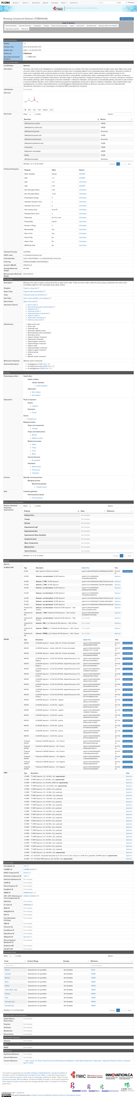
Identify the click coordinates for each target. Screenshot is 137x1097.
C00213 (26, 873)
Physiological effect (11, 376)
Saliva (34, 444)
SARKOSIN (27, 905)
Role (5, 491)
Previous (112, 164)
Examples (54, 3)
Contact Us (73, 3)
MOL (29, 110)
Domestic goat (10, 1001)
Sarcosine (27, 937)
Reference (110, 511)
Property (27, 511)
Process (7, 477)
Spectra (72, 25)
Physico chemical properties (59, 25)
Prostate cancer (41, 487)
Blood (34, 454)
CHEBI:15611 (43, 364)
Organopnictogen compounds (38, 313)
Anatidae (8, 974)
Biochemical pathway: (39, 484)
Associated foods (91, 25)
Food (6, 961)
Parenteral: (31, 409)
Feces (34, 448)
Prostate (35, 428)
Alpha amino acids (29, 301)
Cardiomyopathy (41, 386)
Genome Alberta (22, 1079)
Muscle (34, 435)
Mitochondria (36, 466)
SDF (34, 110)
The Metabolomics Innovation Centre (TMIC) (30, 1075)
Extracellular (36, 460)
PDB (39, 110)
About (63, 3)
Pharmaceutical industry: (36, 494)
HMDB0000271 (28, 893)
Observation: (32, 389)
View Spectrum (127, 571)
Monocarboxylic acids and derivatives (40, 307)
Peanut (7, 970)
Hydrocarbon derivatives (36, 318)
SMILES (45, 110)
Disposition (8, 399)
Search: (110, 114)
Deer (6, 998)
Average (66, 961)
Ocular (34, 412)
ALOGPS (82, 174)
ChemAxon (83, 182)
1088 (25, 876)
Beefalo (7, 978)
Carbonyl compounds (35, 320)
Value (83, 511)
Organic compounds (30, 288)
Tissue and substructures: (36, 432)
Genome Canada (10, 1079)
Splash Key (85, 568)
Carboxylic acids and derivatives (34, 295)
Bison (7, 982)
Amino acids (32, 305)
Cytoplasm (35, 473)
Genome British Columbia (40, 1079)
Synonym (27, 119)
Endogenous (32, 419)
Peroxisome (36, 470)
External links (80, 25)
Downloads (36, 3)
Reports (45, 3)
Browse (15, 3)
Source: (26, 416)
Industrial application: (30, 491)
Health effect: (27, 376)
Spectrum (118, 576)
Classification (37, 25)
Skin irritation (36, 392)
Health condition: (33, 379)
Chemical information (25, 25)
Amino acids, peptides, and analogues (36, 298)
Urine (34, 451)
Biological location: (29, 422)
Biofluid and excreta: (35, 441)
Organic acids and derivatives (33, 291)
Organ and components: (36, 425)
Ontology (46, 25)
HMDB (93, 974)
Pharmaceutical (37, 498)
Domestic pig (9, 1005)
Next (129, 164)
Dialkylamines (32, 309)
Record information (11, 25)
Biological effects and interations (108, 25)
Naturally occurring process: (32, 477)
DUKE (93, 970)
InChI (51, 110)
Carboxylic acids (33, 311)
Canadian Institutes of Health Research (37, 1073)
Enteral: (30, 403)
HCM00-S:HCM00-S (30, 896)
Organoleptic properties (12, 29)
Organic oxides (33, 315)
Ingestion (35, 406)
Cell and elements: (34, 457)
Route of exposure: (29, 399)
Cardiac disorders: (38, 382)
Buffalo (7, 986)
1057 (25, 866)
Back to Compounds (127, 19)
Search (25, 3)
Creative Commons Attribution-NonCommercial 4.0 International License (56, 1095)
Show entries (32, 114)
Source (103, 119)
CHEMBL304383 (29, 869)
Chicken (7, 994)
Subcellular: (32, 463)
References (24, 29)
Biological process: (34, 480)
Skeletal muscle (37, 438)
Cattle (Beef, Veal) (11, 990)
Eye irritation (36, 395)
